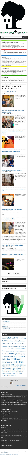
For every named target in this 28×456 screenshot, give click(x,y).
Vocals (23, 369)
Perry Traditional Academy (19, 351)
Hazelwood (13, 346)
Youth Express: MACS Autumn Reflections (12, 170)
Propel (19, 356)
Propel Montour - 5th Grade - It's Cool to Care (9, 411)
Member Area (5, 326)
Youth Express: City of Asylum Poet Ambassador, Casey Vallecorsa (13, 430)
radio (23, 356)
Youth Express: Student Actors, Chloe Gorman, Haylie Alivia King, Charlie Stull (13, 397)
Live (23, 346)
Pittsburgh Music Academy (8, 356)
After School (12, 337)
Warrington (5, 371)
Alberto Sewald (4, 420)
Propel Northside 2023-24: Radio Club (11, 151)
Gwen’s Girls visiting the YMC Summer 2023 (12, 245)
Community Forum (6, 321)
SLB (18, 362)
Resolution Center (6, 328)
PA (13, 349)
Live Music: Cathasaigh (5, 413)
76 (14, 273)
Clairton (5, 344)
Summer (13, 366)
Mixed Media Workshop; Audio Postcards (12, 209)
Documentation (6, 323)
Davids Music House (13, 343)
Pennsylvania (20, 349)
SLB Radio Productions (7, 366)
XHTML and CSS (5, 452)
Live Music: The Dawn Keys (6, 445)
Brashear (20, 338)
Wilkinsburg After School (15, 371)
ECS (19, 343)
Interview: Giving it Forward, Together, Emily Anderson (11, 440)
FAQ (4, 324)
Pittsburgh (12, 354)
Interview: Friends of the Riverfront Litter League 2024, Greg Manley (14, 402)
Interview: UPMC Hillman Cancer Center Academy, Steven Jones (13, 404)
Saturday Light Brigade (12, 359)
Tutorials (4, 330)
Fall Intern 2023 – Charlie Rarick (9, 91)
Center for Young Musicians (17, 341)
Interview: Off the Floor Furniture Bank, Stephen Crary (11, 435)
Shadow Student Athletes (9, 362)
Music (6, 349)
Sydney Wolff (3, 416)
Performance (5, 351)
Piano (3, 353)
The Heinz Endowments (20, 366)
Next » (18, 273)
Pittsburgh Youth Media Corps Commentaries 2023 (14, 254)
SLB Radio (22, 365)
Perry (11, 351)
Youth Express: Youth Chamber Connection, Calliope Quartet (12, 400)
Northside (10, 349)
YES (17, 373)
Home (3, 83)
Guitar (8, 346)
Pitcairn (6, 353)
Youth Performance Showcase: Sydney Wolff (9, 418)
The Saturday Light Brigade (11, 369)
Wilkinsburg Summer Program (8, 373)
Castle (6, 341)
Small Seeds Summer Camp (8, 218)
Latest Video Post (6, 387)
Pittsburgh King (21, 353)
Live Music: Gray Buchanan (6, 394)
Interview (19, 346)
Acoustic (4, 338)
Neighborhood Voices (4, 454)
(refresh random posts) (21, 385)
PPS (15, 356)
